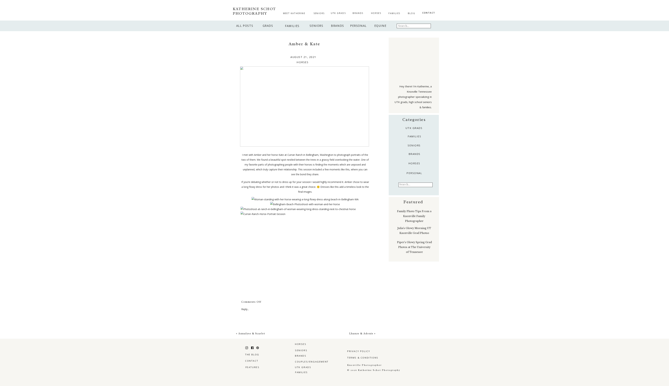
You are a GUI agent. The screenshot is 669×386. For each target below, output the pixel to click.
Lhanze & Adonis (361, 333)
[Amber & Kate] (304, 106)
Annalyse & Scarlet (251, 333)
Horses (302, 62)
